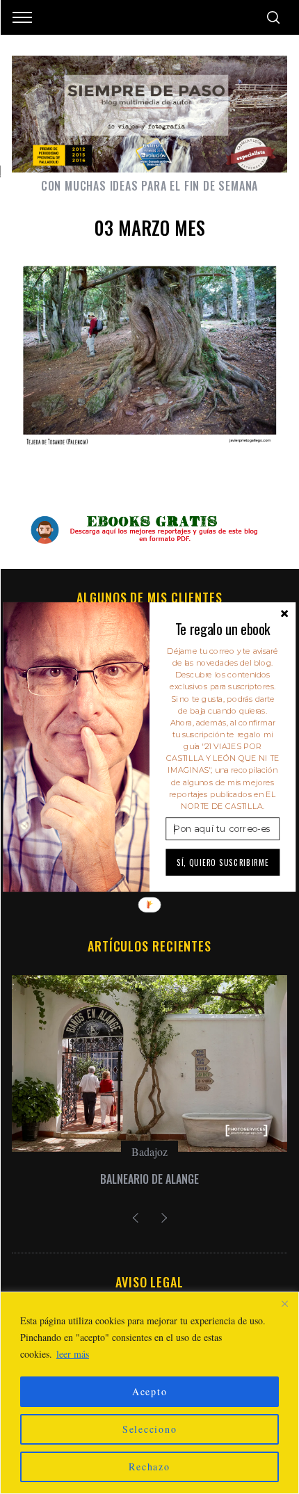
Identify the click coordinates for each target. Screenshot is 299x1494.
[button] (222, 628)
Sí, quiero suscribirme (223, 861)
